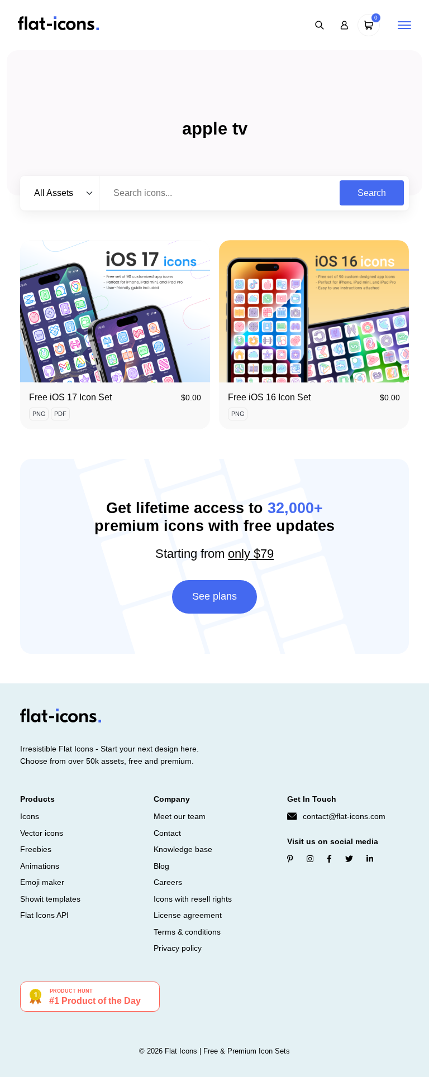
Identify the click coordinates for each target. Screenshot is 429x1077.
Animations (39, 865)
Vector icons (41, 833)
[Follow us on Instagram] (310, 858)
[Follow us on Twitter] (349, 858)
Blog (161, 865)
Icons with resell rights (193, 898)
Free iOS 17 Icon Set (70, 397)
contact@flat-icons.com (344, 816)
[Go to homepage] (58, 24)
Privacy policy (178, 948)
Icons (29, 816)
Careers (168, 882)
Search (372, 193)
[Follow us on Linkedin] (369, 858)
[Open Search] (319, 25)
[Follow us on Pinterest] (290, 858)
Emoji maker (42, 882)
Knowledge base (183, 849)
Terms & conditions (187, 931)
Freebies (35, 849)
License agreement (188, 915)
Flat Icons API (44, 915)
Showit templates (50, 898)
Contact (167, 833)
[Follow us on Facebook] (329, 858)
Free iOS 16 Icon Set (269, 397)
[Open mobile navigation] (404, 25)
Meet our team (180, 816)
